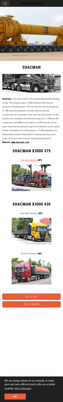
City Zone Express (29, 160)
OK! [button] (15, 396)
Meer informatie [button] (23, 388)
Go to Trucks (31, 304)
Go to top (31, 296)
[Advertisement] (31, 341)
